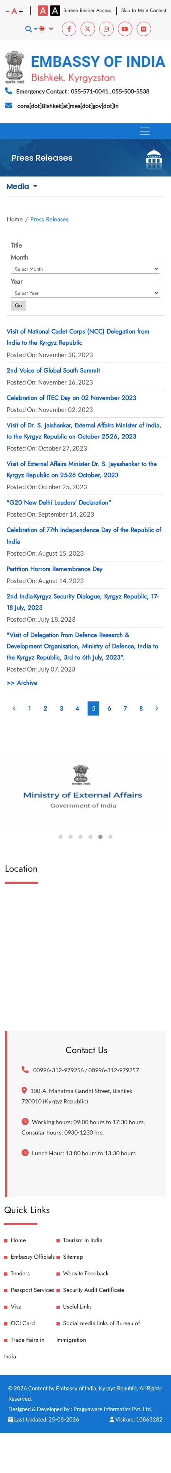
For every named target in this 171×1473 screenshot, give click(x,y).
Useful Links (77, 1306)
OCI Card (23, 1323)
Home (15, 219)
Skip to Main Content (143, 10)
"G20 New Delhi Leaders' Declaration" (59, 502)
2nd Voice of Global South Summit (53, 370)
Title (16, 245)
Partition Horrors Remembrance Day (55, 569)
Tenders (20, 1273)
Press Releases (49, 219)
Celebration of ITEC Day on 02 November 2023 (71, 397)
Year (16, 281)
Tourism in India (83, 1240)
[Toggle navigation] (145, 131)
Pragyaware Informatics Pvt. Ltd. (112, 1409)
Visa (16, 1306)
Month (19, 257)
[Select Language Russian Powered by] (50, 28)
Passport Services (32, 1290)
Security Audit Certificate (93, 1290)
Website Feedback (85, 1273)
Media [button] (19, 186)
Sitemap (73, 1256)
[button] (31, 29)
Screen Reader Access (87, 10)
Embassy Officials (33, 1256)
